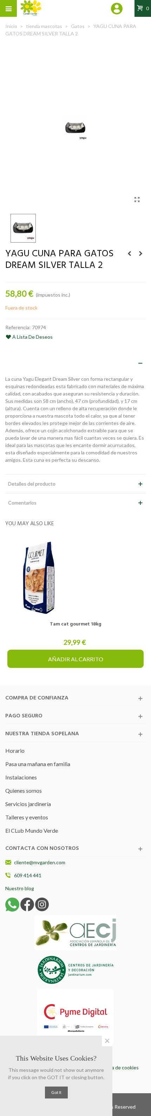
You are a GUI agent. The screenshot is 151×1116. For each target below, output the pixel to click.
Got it (56, 1092)
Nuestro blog (19, 888)
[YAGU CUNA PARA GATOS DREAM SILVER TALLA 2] (137, 199)
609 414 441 (27, 875)
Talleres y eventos (26, 817)
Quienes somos (23, 790)
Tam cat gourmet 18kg (75, 624)
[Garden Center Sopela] (31, 8)
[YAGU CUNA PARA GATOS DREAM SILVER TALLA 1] (129, 253)
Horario (15, 750)
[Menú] (8, 8)
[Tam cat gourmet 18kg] (75, 577)
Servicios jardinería (28, 803)
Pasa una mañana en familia (37, 763)
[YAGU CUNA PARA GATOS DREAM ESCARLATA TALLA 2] (140, 253)
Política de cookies (118, 1067)
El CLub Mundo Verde (31, 830)
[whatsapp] (12, 904)
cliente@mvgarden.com (39, 862)
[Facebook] (27, 904)
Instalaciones (21, 777)
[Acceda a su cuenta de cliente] (117, 9)
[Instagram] (42, 904)
